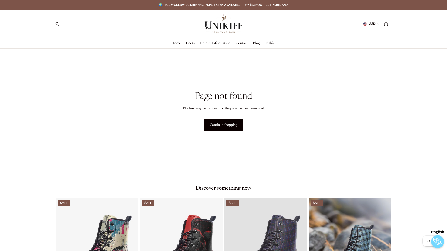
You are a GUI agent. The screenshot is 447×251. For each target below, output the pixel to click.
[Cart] (386, 24)
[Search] (57, 24)
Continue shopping (223, 125)
